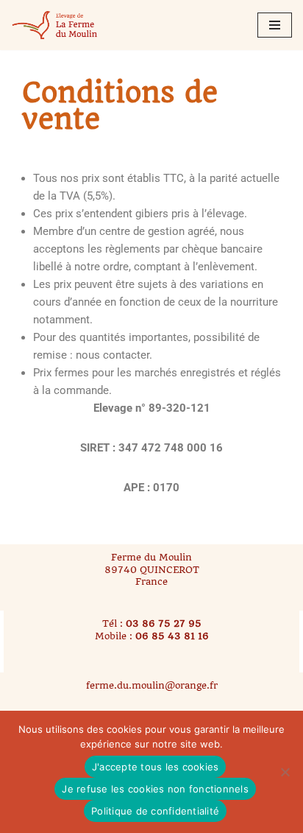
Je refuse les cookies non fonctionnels (155, 789)
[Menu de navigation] (274, 25)
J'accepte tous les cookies (155, 767)
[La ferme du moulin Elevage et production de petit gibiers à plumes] (55, 25)
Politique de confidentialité (155, 811)
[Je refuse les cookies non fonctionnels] (284, 772)
